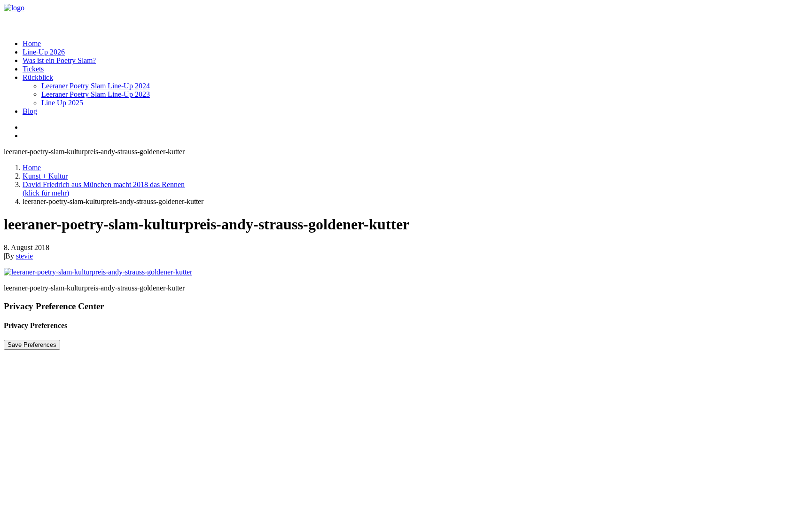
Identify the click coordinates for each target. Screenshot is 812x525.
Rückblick (38, 77)
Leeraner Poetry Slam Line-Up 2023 (95, 94)
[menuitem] (415, 43)
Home (32, 43)
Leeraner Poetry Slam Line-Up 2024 (95, 86)
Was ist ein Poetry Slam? (59, 60)
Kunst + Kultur (45, 176)
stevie (24, 256)
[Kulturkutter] (406, 18)
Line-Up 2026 (44, 52)
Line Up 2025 (62, 103)
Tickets (33, 69)
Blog (30, 111)
